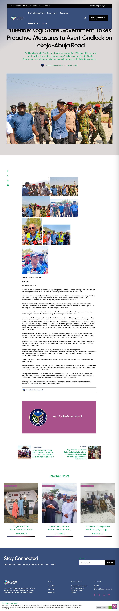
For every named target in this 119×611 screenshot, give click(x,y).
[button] (39, 23)
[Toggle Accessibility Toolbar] (114, 606)
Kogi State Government (34, 390)
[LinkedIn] (8, 180)
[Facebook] (7, 171)
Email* (82, 559)
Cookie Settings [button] (101, 607)
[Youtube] (109, 595)
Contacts (51, 592)
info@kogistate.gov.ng (104, 589)
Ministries (51, 589)
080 (97, 586)
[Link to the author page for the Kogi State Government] (43, 65)
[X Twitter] (8, 176)
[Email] (8, 185)
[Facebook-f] (95, 595)
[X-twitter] (104, 595)
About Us (51, 586)
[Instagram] (99, 595)
